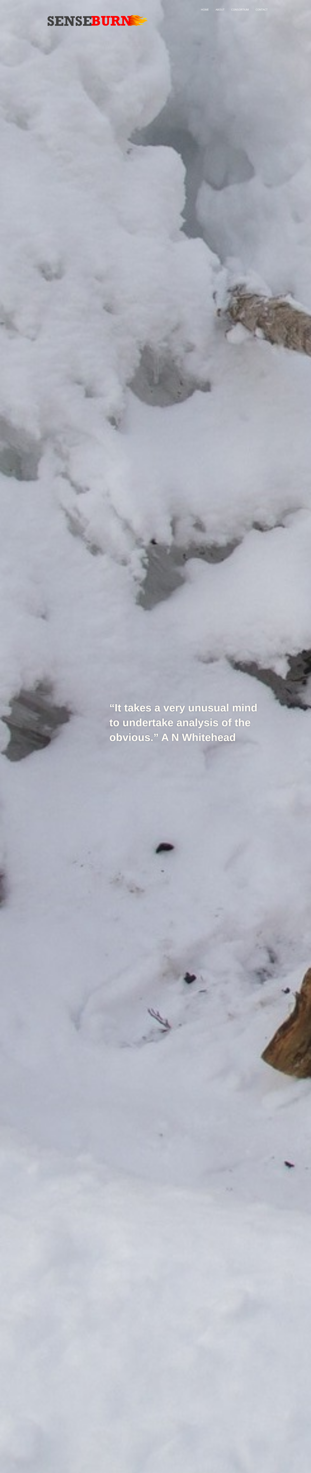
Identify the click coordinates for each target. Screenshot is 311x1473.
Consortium (240, 9)
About (220, 9)
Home (205, 9)
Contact (262, 9)
